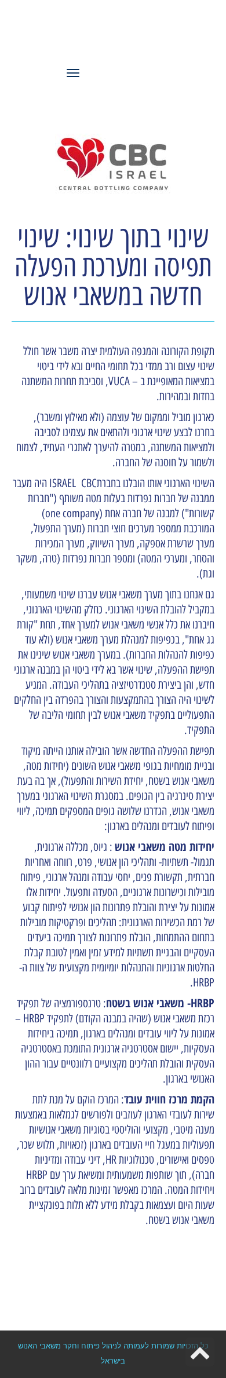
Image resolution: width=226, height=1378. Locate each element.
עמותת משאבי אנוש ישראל (113, 36)
